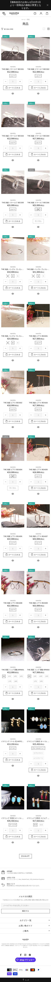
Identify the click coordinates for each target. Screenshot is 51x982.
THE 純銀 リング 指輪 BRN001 (13, 670)
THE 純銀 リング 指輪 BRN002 (38, 670)
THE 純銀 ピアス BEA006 (12, 536)
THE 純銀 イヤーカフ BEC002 (38, 69)
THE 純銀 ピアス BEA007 (38, 536)
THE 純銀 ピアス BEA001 (38, 336)
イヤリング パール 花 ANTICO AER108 (12, 741)
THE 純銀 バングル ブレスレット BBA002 (38, 269)
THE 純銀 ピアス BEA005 (38, 469)
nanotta (14, 13)
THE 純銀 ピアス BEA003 (38, 403)
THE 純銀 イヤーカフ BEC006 (38, 203)
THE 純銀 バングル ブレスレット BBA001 (12, 269)
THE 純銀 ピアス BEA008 (12, 603)
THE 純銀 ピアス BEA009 (38, 603)
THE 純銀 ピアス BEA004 (12, 469)
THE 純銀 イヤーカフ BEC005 (13, 203)
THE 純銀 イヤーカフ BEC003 (13, 136)
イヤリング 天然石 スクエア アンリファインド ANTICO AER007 (38, 818)
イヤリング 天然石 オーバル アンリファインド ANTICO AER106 (38, 741)
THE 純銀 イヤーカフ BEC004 (38, 136)
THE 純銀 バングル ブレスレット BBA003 (12, 336)
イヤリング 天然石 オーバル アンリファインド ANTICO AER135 (12, 818)
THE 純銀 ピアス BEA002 (12, 403)
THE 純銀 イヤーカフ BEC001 (13, 69)
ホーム (23, 19)
